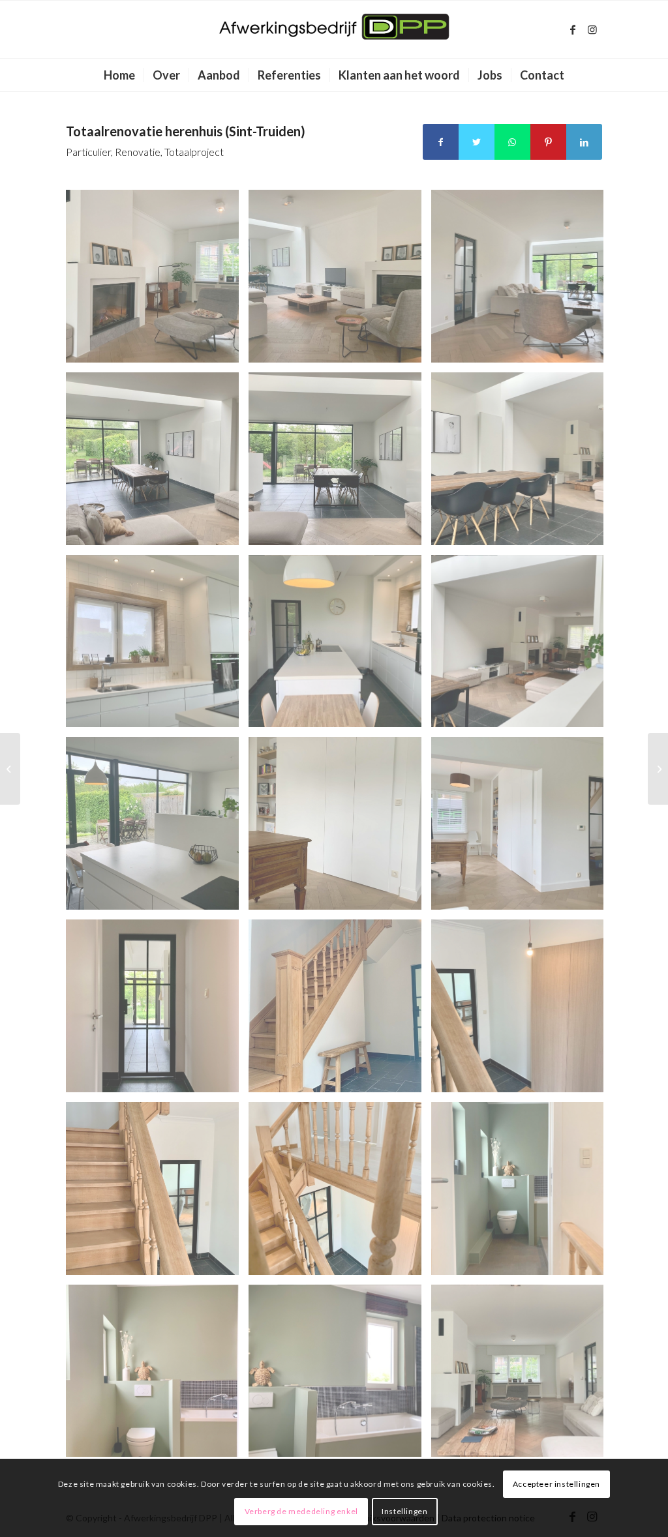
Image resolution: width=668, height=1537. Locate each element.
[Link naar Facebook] (573, 29)
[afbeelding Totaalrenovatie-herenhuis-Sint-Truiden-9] (157, 1010)
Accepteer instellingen (556, 1484)
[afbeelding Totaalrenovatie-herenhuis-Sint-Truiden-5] (340, 1193)
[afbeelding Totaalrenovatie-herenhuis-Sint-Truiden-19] (522, 281)
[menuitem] (119, 75)
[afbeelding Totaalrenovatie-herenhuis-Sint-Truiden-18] (157, 463)
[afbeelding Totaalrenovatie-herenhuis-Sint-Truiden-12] (157, 828)
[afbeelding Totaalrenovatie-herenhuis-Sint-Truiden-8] (340, 1010)
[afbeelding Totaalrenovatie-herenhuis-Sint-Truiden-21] (157, 281)
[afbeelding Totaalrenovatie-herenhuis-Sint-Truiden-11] (340, 828)
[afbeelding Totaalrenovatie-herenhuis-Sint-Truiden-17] (340, 463)
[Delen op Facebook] (441, 142)
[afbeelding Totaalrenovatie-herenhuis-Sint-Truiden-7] (522, 1010)
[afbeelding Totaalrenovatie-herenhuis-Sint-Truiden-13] (522, 646)
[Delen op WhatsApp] (512, 142)
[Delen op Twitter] (476, 142)
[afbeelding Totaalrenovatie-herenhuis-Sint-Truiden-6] (157, 1193)
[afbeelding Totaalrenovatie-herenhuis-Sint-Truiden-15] (157, 646)
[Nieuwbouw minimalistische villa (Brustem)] (658, 769)
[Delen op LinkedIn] (584, 142)
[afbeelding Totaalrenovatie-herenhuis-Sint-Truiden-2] (340, 1376)
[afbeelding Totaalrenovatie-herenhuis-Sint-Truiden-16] (522, 463)
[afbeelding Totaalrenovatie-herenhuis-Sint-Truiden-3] (157, 1376)
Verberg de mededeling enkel (301, 1511)
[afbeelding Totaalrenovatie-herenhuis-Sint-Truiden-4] (522, 1193)
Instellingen (404, 1511)
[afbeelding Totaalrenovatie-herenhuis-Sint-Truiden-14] (340, 646)
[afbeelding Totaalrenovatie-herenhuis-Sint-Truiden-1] (522, 1376)
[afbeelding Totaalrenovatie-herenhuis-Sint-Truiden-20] (340, 281)
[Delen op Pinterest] (548, 142)
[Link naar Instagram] (592, 29)
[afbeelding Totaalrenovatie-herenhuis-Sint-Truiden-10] (522, 828)
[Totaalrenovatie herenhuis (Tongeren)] (10, 769)
